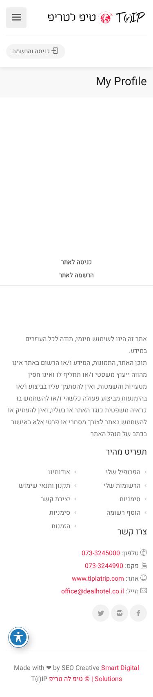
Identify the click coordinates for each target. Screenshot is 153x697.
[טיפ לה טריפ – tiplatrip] (96, 17)
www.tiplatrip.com (98, 579)
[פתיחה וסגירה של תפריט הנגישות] (18, 637)
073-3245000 (101, 553)
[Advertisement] (76, 178)
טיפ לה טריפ (66, 679)
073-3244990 (104, 566)
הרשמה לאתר (76, 276)
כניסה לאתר (76, 263)
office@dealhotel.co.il (92, 591)
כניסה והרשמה (31, 51)
